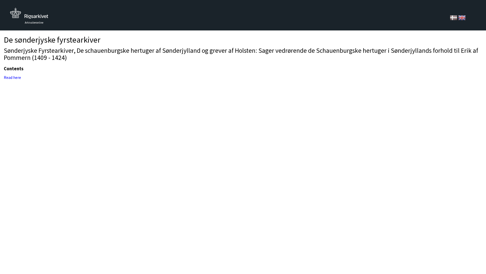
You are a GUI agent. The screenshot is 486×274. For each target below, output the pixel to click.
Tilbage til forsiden (29, 15)
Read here (12, 77)
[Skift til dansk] (454, 17)
